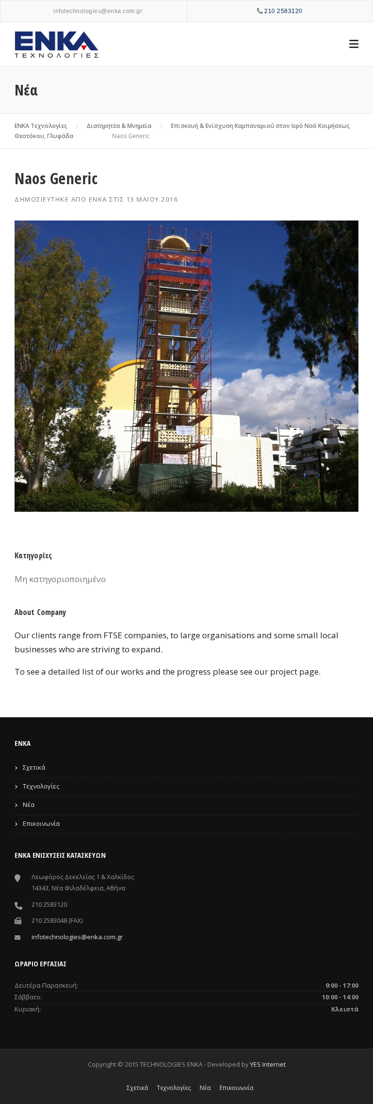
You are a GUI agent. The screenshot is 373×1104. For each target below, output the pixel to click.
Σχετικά (34, 767)
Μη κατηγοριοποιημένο (60, 578)
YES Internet (268, 1064)
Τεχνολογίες (41, 786)
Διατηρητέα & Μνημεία (119, 126)
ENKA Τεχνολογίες (41, 126)
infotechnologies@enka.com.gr (97, 11)
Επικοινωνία (41, 823)
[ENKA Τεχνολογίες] (58, 44)
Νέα (28, 804)
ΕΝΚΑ (98, 199)
